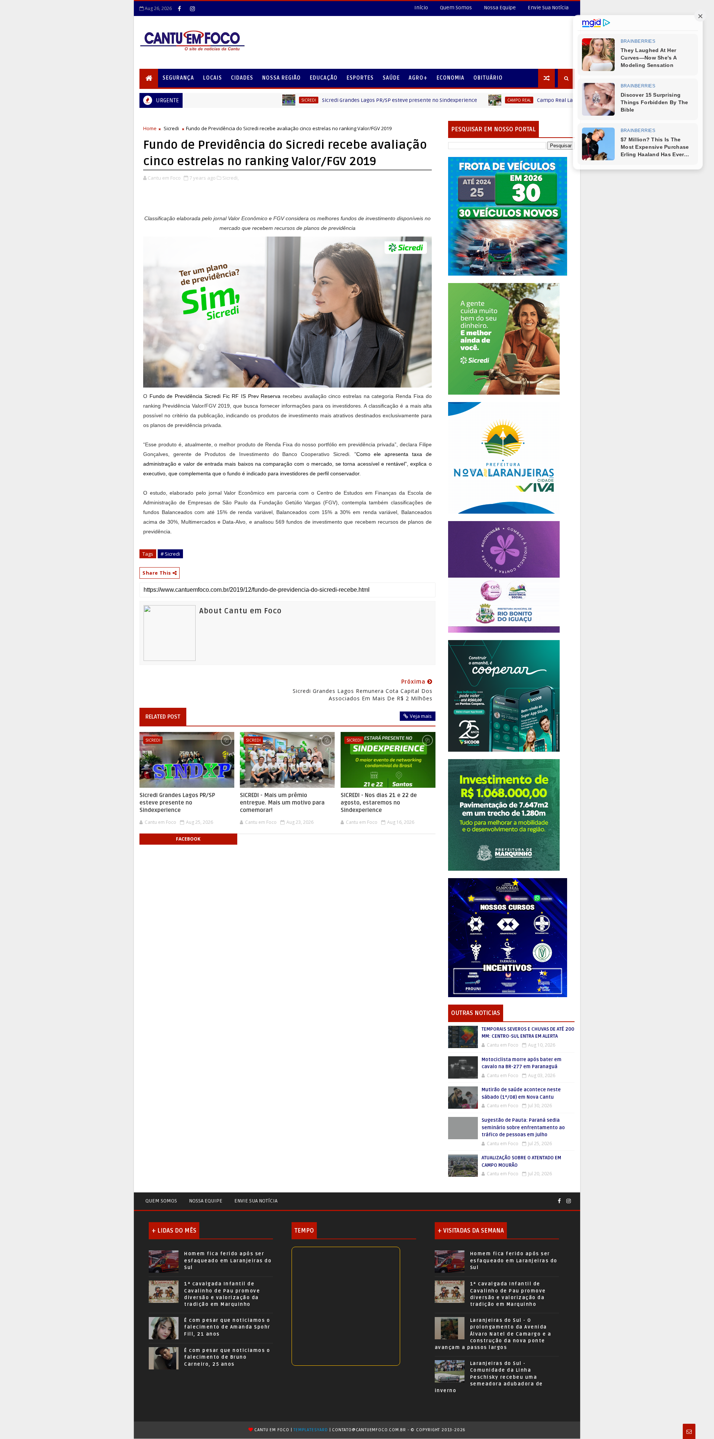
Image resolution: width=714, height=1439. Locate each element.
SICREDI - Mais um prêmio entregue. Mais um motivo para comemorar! (282, 803)
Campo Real (447, 100)
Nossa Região (281, 78)
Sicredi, (230, 177)
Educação (324, 78)
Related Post (162, 716)
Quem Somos (456, 7)
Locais (212, 78)
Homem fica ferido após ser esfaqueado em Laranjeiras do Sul (227, 1260)
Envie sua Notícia (255, 1201)
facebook (188, 839)
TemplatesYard (310, 1430)
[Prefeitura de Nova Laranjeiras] (504, 457)
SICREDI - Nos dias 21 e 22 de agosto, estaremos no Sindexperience (379, 803)
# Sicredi (170, 553)
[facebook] (179, 8)
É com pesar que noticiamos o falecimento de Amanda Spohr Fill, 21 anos (227, 1327)
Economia (450, 78)
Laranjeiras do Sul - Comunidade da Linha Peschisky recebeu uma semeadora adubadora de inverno (489, 1377)
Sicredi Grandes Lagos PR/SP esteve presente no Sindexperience (327, 100)
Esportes (360, 78)
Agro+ (418, 78)
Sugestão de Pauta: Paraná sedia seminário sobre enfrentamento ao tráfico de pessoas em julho (523, 1127)
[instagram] (192, 8)
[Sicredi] (504, 338)
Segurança (178, 78)
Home (150, 128)
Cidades (242, 78)
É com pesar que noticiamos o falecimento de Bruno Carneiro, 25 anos (227, 1357)
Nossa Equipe (500, 7)
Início (421, 7)
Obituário (488, 78)
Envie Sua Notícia (548, 7)
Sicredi (236, 100)
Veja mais (421, 716)
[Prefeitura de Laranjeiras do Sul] (507, 215)
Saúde (391, 78)
